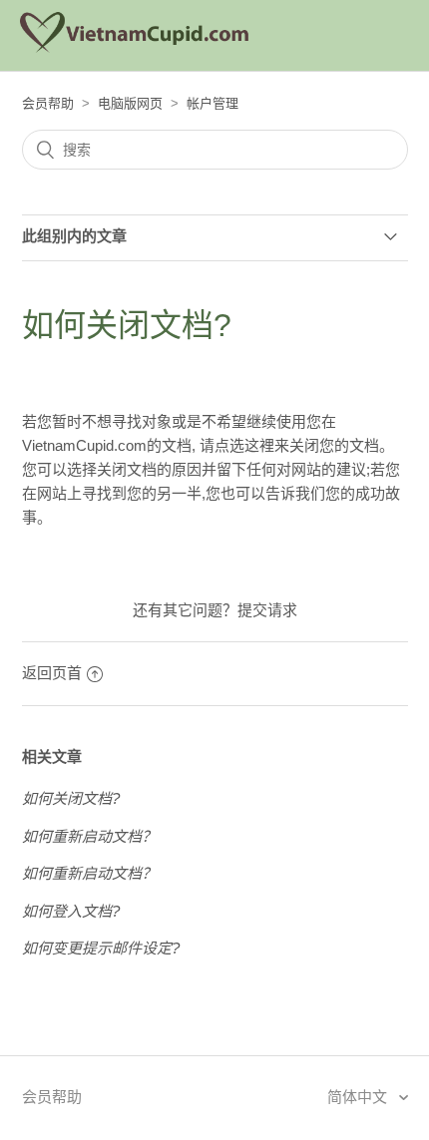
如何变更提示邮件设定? (101, 948)
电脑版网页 (130, 103)
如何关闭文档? (71, 798)
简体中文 (359, 1096)
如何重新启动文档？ (89, 836)
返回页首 (52, 672)
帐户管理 (212, 103)
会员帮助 (48, 103)
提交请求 (267, 609)
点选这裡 (244, 445)
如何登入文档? (71, 911)
